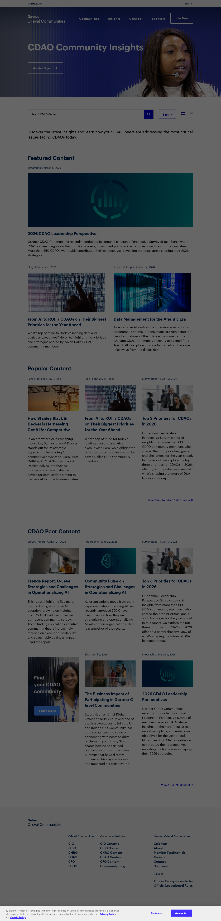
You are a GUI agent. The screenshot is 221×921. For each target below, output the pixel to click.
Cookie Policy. (18, 917)
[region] (110, 913)
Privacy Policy (108, 914)
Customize (157, 913)
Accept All (181, 913)
